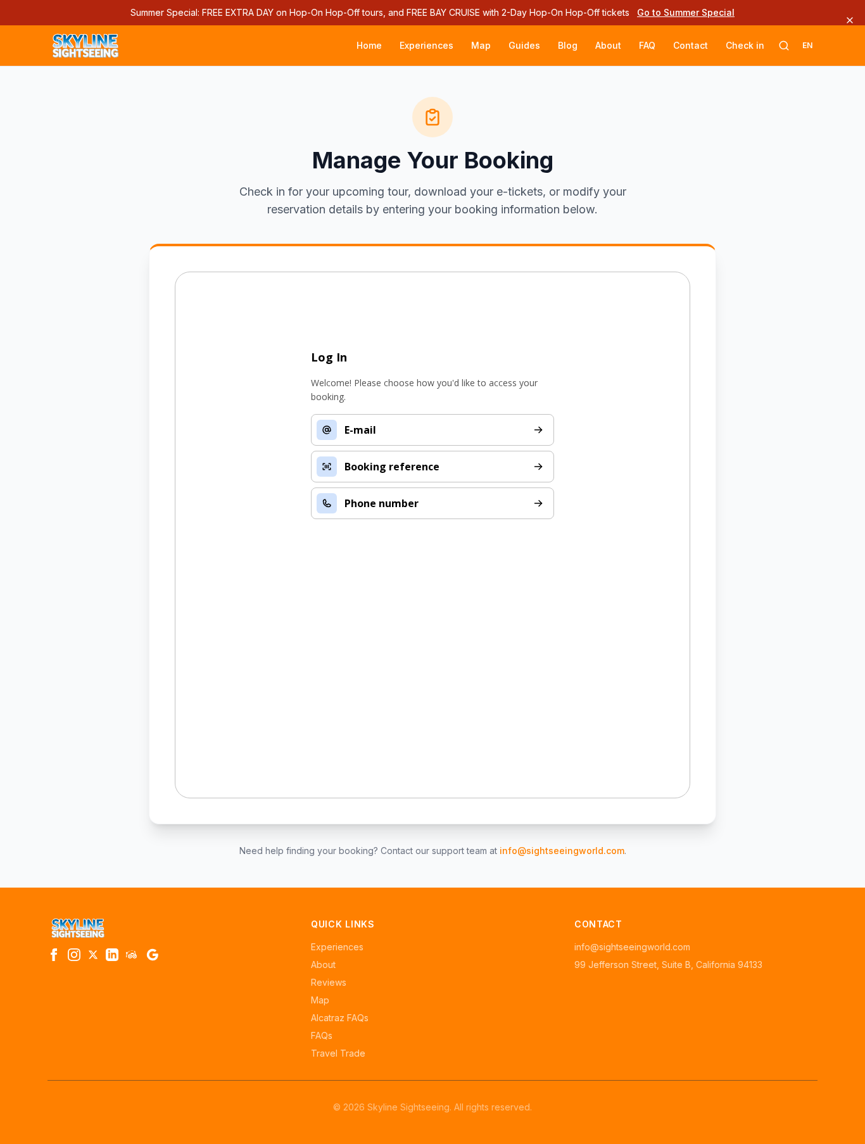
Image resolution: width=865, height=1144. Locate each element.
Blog (568, 45)
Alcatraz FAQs (340, 1017)
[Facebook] (53, 954)
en (807, 45)
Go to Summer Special (686, 12)
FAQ (647, 45)
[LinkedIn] (112, 954)
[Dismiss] (849, 20)
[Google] (152, 954)
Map (481, 45)
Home (369, 45)
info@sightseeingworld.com (562, 850)
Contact (690, 45)
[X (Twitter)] (93, 955)
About (608, 45)
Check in (745, 45)
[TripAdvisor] (132, 954)
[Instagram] (74, 954)
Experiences (426, 45)
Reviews (328, 982)
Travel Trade (338, 1053)
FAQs (321, 1035)
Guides (524, 45)
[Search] (783, 45)
